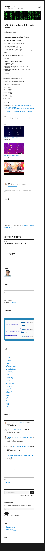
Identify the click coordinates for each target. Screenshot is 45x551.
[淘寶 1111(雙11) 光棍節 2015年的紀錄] (19, 167)
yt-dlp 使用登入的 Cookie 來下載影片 (16, 457)
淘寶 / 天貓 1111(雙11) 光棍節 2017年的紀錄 (11, 155)
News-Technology (10, 383)
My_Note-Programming (11, 369)
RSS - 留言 (8, 484)
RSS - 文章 (8, 482)
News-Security (9, 381)
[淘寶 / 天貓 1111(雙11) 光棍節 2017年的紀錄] (19, 148)
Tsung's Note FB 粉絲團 (10, 469)
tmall (5, 191)
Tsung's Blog (9, 7)
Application (8, 357)
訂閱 (32, 492)
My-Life (7, 374)
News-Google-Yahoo (10, 378)
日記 (6, 400)
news (27, 190)
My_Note (8, 365)
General (7, 362)
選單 (39, 7)
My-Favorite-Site (9, 372)
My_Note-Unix (9, 371)
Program (7, 389)
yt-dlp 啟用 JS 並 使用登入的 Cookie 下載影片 (23, 437)
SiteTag (32, 319)
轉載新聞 (7, 404)
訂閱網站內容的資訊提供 (10, 527)
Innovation (8, 363)
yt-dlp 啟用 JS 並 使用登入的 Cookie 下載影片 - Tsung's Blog (20, 455)
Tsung (7, 190)
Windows (8, 392)
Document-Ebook (9, 360)
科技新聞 (7, 403)
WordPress (8, 394)
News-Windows (9, 386)
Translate (14, 302)
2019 (21, 190)
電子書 (7, 406)
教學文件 (7, 397)
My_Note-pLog (9, 368)
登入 (6, 526)
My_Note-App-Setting (11, 366)
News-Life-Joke (9, 380)
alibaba (24, 190)
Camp (7, 358)
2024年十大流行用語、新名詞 (20, 422)
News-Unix (8, 384)
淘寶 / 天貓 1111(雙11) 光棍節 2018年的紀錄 (11, 137)
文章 (6, 398)
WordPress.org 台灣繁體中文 (11, 530)
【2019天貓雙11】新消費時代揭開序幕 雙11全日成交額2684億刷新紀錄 (18, 111)
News (17, 190)
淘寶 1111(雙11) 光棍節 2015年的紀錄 (10, 176)
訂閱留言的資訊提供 (9, 529)
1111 (19, 190)
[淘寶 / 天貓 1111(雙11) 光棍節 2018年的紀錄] (19, 131)
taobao (30, 190)
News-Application (9, 377)
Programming (9, 391)
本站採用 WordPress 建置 (14, 540)
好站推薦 (7, 395)
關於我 (5, 537)
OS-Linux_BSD (9, 388)
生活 (6, 401)
